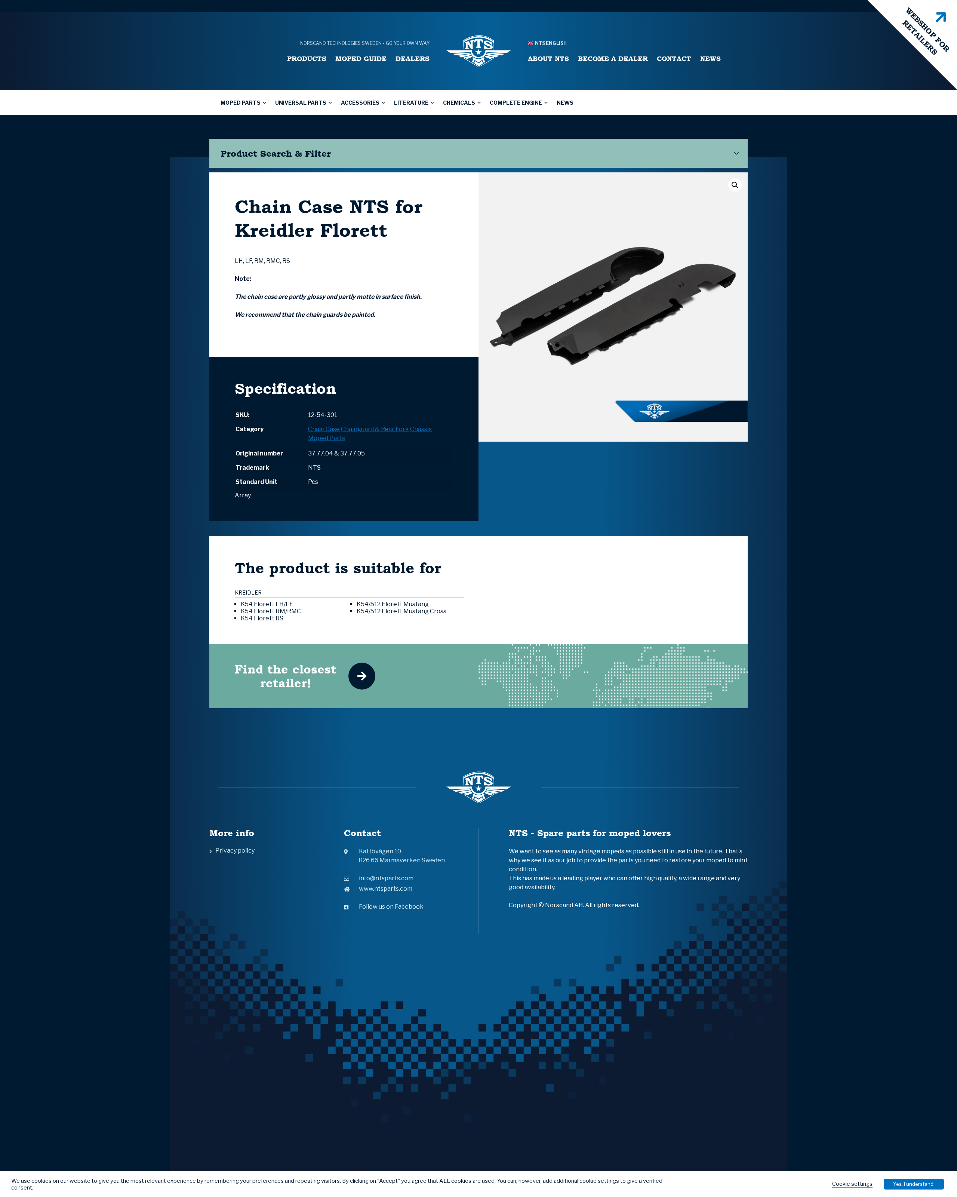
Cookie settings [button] (852, 1184)
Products (306, 58)
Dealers (413, 58)
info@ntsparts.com (386, 878)
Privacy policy (235, 850)
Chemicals (459, 102)
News (710, 58)
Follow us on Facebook (391, 906)
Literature (411, 102)
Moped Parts (241, 102)
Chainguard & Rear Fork (375, 429)
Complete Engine (516, 102)
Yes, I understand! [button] (914, 1184)
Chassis (421, 429)
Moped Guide (361, 58)
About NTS (548, 58)
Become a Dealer (613, 58)
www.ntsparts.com (385, 888)
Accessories (360, 102)
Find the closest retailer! (285, 676)
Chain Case (324, 429)
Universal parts (300, 102)
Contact (674, 58)
